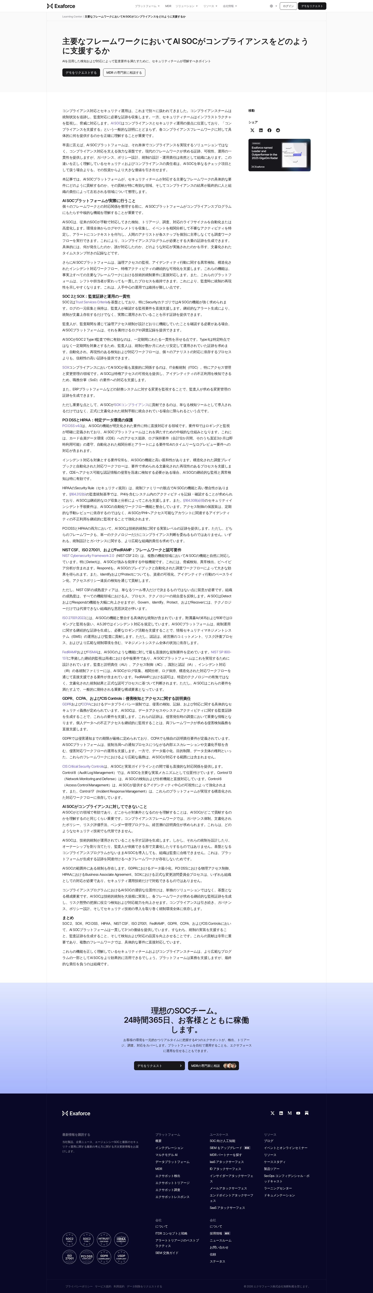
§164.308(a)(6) (194, 500)
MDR (168, 6)
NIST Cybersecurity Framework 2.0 (88, 556)
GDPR (66, 704)
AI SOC (116, 123)
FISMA (92, 652)
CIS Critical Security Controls (83, 766)
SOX (65, 367)
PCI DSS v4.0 (72, 426)
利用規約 (119, 1286)
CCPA (86, 704)
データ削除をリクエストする (144, 1286)
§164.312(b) (77, 494)
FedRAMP (69, 652)
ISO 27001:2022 (73, 618)
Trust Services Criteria (91, 302)
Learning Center (72, 16)
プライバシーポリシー (79, 1286)
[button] (274, 6)
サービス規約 (103, 1286)
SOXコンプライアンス (131, 405)
